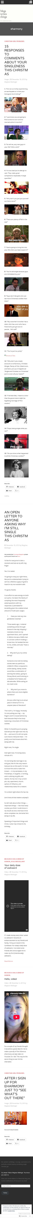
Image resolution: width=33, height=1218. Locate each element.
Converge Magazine (18, 554)
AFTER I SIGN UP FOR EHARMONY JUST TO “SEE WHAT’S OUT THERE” (15, 1088)
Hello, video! (10, 979)
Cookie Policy (11, 1211)
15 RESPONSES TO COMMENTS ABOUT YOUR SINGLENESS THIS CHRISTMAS (16, 60)
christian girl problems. (14, 41)
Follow (5, 1193)
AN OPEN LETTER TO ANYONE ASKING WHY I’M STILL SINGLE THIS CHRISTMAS (16, 526)
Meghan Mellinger (10, 82)
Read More (8, 961)
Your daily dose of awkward (12, 866)
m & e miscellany (18, 862)
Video (6, 872)
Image (6, 79)
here (19, 556)
